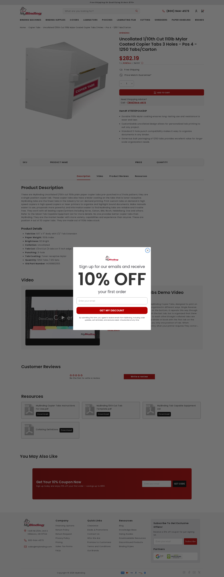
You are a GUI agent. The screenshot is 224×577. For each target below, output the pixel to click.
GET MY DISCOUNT (112, 310)
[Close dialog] (147, 250)
